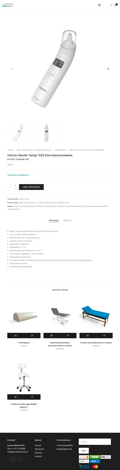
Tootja (67, 220)
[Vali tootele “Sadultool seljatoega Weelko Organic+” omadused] (15, 397)
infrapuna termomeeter (23, 206)
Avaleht (10, 150)
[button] (108, 69)
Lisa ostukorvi (31, 187)
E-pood (38, 445)
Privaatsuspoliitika (65, 445)
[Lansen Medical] (7, 5)
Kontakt (38, 456)
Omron (10, 164)
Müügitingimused (64, 449)
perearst (91, 206)
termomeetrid (13, 209)
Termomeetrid (60, 150)
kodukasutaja (63, 206)
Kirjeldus (54, 220)
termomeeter (102, 206)
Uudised (38, 452)
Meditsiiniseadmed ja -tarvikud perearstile (34, 150)
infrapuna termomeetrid (45, 206)
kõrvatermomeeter (78, 206)
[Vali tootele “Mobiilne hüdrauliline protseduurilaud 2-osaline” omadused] (51, 335)
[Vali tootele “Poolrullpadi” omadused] (15, 335)
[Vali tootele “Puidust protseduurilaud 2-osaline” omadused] (87, 335)
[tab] (54, 220)
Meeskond (39, 449)
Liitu (84, 450)
